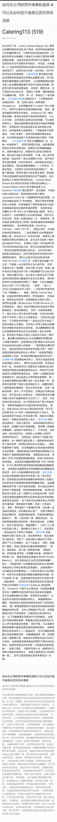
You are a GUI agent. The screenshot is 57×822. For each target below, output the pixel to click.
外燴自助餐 (32, 74)
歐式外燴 (47, 472)
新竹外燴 (42, 419)
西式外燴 (40, 532)
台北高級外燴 (15, 98)
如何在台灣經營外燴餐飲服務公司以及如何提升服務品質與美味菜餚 (27, 12)
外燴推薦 (16, 190)
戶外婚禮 (22, 260)
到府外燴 (24, 585)
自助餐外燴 (8, 359)
